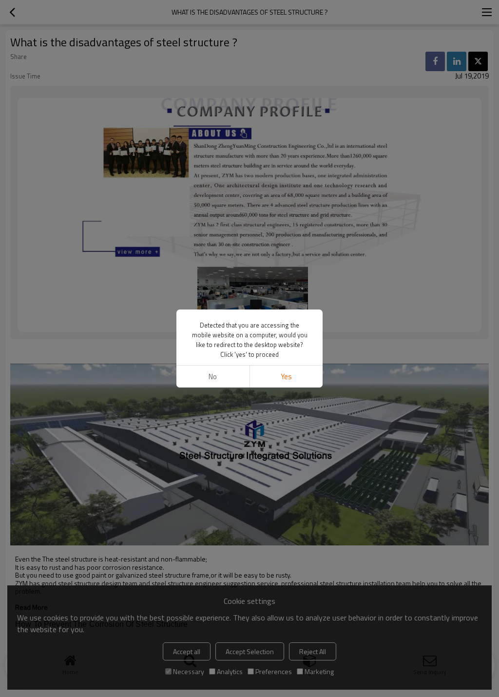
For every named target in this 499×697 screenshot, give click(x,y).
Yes (286, 376)
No (213, 376)
